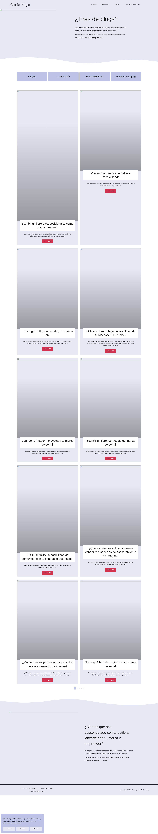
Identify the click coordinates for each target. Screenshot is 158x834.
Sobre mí (94, 4)
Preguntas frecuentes (36, 791)
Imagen (32, 76)
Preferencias (36, 829)
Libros (117, 4)
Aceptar (9, 829)
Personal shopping (126, 76)
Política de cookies (16, 823)
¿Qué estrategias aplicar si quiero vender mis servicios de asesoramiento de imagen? (110, 552)
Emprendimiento (94, 76)
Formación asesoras (133, 4)
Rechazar (22, 829)
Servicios (105, 4)
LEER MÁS (47, 241)
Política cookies (47, 788)
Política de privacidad (29, 788)
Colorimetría (63, 76)
